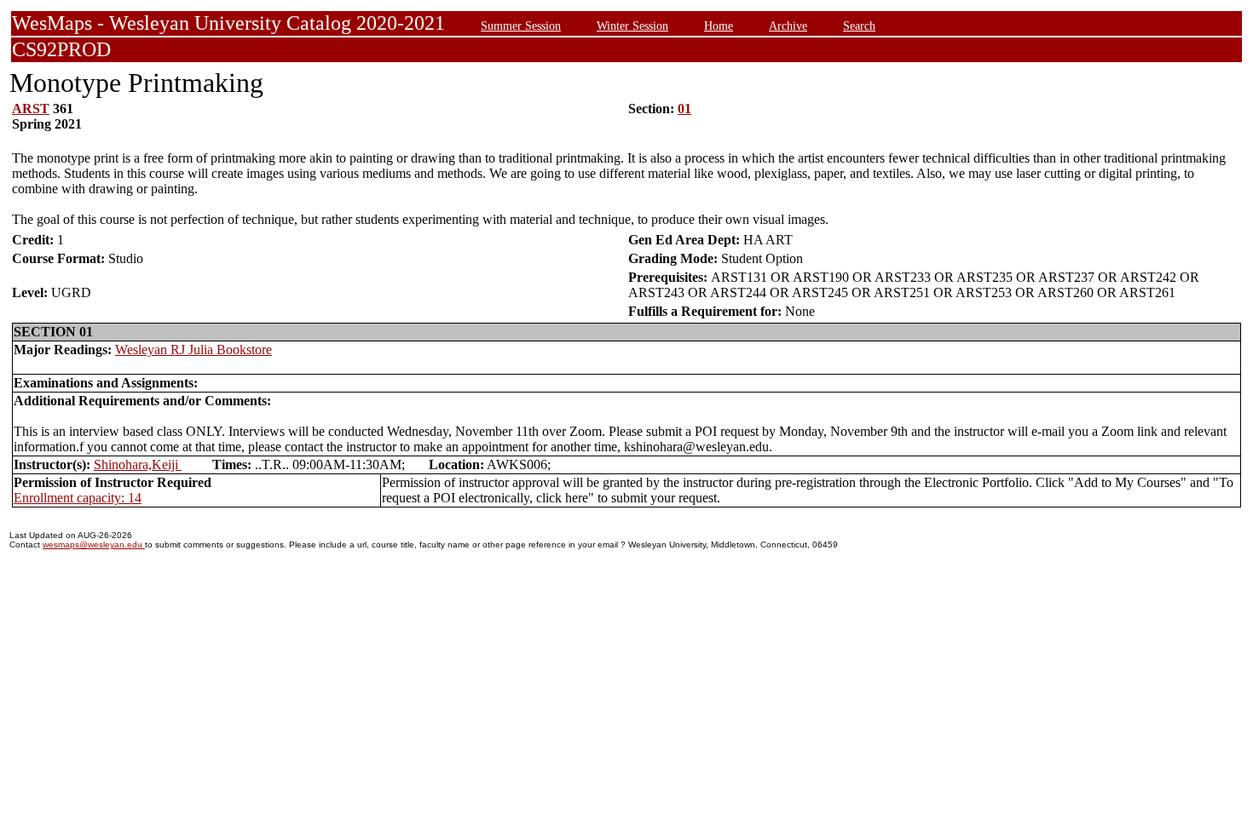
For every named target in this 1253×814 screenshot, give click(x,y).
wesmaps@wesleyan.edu (94, 544)
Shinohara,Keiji (138, 464)
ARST (30, 108)
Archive (788, 25)
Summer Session (521, 25)
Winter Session (632, 25)
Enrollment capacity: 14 (77, 497)
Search (859, 25)
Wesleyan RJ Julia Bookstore (193, 349)
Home (718, 25)
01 (684, 108)
